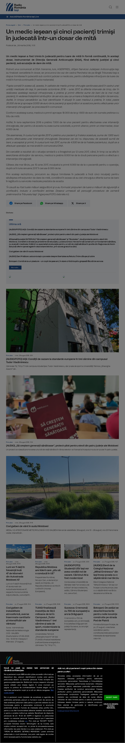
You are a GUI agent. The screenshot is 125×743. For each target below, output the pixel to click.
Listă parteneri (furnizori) (68, 711)
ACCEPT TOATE (112, 697)
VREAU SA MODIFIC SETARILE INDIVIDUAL (111, 706)
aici (26, 721)
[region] (62, 703)
